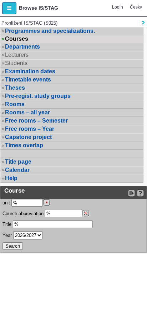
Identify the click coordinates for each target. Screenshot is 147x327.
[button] (9, 8)
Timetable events (28, 79)
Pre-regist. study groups (38, 96)
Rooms (15, 104)
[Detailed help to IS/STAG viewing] (140, 193)
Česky (136, 7)
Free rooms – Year (29, 129)
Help (11, 178)
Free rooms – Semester (36, 121)
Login (117, 7)
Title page (18, 162)
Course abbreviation (23, 213)
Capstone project (28, 137)
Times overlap (24, 145)
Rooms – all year (27, 112)
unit (6, 202)
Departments (22, 47)
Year (7, 235)
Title (6, 224)
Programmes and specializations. (50, 31)
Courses (16, 39)
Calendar (17, 170)
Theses (15, 88)
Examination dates (30, 71)
